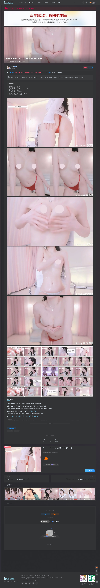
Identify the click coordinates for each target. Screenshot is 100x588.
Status (36, 575)
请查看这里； (32, 411)
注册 (55, 514)
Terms (31, 575)
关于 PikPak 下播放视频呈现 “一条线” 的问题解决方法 (23, 416)
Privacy (27, 575)
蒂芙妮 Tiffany (18, 61)
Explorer (46, 2)
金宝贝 (12, 66)
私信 (91, 67)
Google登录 (56, 521)
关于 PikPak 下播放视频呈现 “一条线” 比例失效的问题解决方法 (30, 73)
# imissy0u (10, 430)
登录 (46, 514)
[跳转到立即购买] (96, 581)
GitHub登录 (46, 521)
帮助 (59, 2)
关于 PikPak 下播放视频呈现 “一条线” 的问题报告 (19, 8)
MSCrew (31, 2)
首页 (7, 61)
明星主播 (12, 61)
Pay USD (53, 2)
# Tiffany (17, 430)
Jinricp (20, 2)
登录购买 (90, 470)
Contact (48, 575)
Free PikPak (42, 575)
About (22, 575)
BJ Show (39, 2)
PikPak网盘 (11, 73)
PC (25, 2)
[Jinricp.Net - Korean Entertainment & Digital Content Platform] (9, 578)
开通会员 (93, 2)
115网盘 (49, 73)
